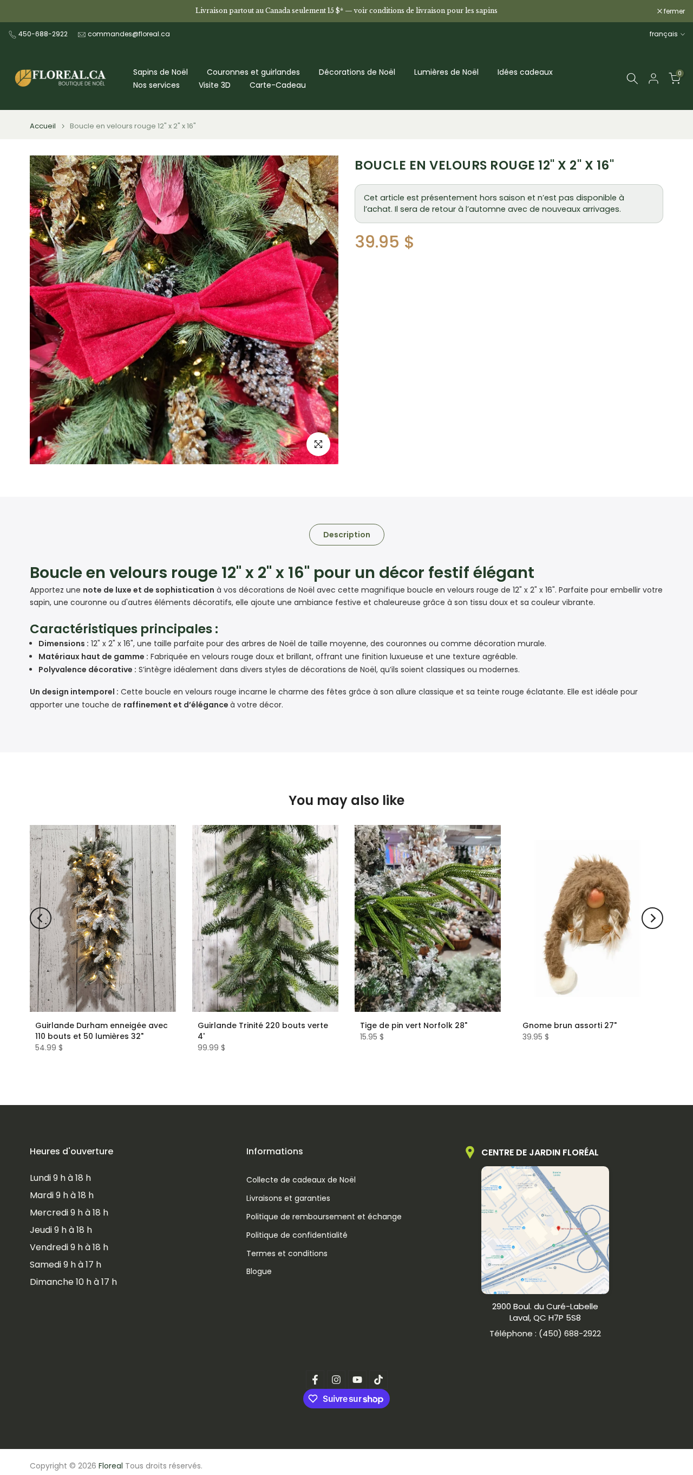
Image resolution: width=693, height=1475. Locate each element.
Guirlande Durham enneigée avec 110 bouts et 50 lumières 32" (101, 1031)
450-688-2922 (43, 33)
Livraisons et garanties (288, 1198)
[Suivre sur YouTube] (357, 1379)
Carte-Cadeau (278, 85)
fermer (24, 11)
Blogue (259, 1271)
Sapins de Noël (160, 72)
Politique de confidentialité (297, 1235)
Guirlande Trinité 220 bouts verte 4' (263, 1031)
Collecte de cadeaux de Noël (301, 1180)
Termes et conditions (287, 1254)
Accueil (43, 125)
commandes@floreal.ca (129, 33)
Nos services (156, 85)
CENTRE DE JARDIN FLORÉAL (540, 1153)
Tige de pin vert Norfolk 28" (413, 1025)
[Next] (652, 918)
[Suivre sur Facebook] (315, 1379)
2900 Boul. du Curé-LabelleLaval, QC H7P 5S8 (545, 1312)
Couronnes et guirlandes (253, 72)
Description (346, 534)
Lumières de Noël (446, 72)
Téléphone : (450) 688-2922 (545, 1333)
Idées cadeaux (525, 72)
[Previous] (40, 918)
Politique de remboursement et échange (324, 1217)
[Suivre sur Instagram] (336, 1379)
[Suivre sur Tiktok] (378, 1379)
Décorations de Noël (357, 72)
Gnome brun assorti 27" (569, 1025)
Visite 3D (215, 85)
